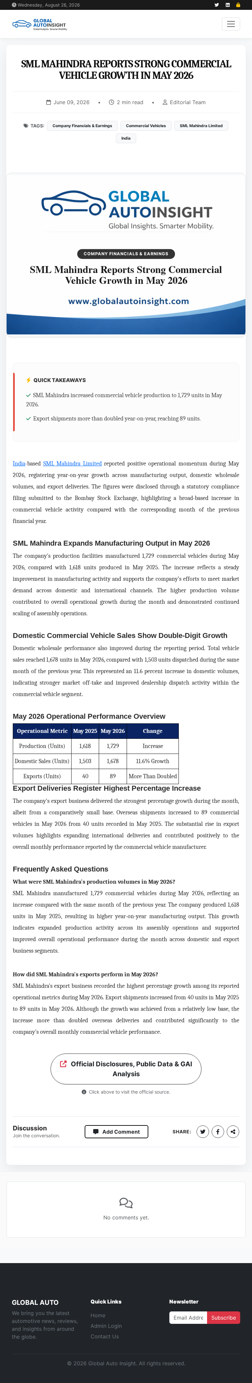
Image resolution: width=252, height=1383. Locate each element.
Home (98, 1315)
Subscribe (223, 1317)
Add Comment (120, 1131)
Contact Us (105, 1336)
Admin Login (106, 1326)
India (19, 463)
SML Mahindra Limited (72, 463)
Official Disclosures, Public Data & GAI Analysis (130, 1069)
